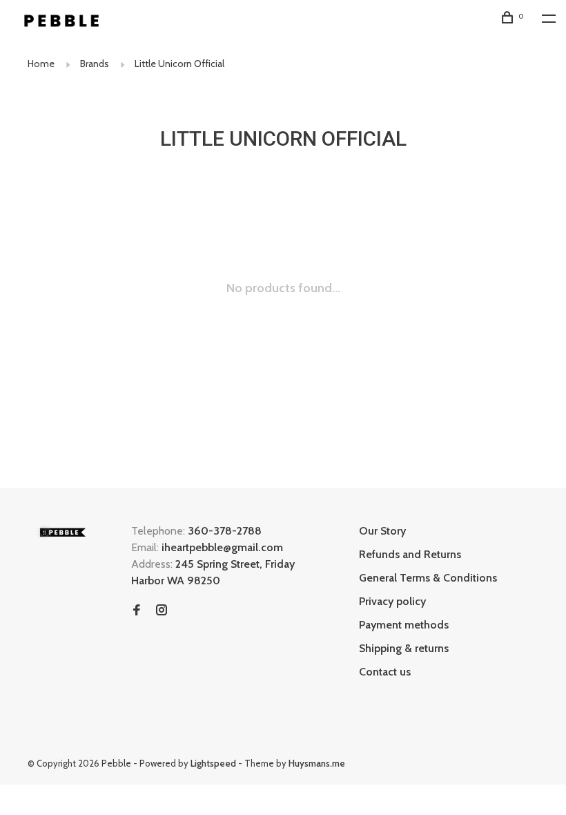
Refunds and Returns (410, 554)
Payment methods (404, 624)
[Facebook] (136, 610)
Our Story (382, 530)
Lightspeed (213, 763)
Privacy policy (392, 601)
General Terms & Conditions (428, 577)
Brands (94, 63)
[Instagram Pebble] (161, 610)
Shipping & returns (404, 648)
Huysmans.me (317, 763)
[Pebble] (62, 532)
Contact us (385, 671)
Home (41, 63)
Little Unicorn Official (179, 63)
